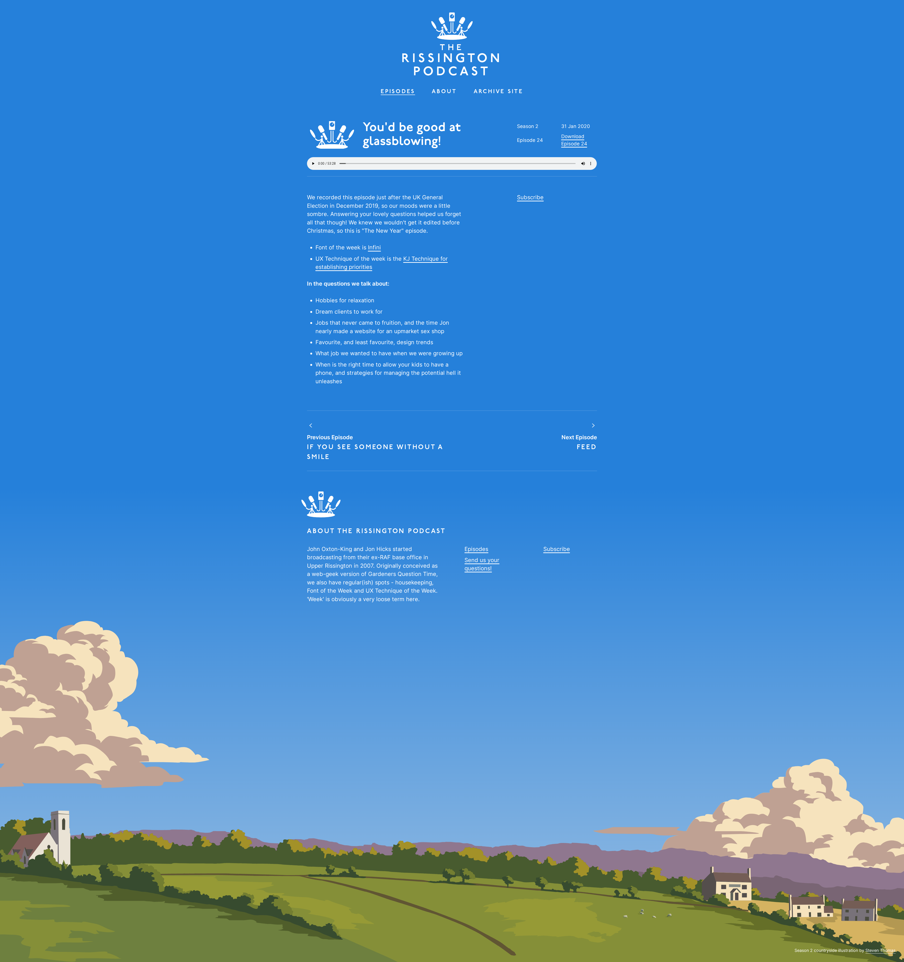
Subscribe (530, 197)
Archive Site (498, 92)
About (444, 92)
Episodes (398, 92)
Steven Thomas (880, 950)
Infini (374, 247)
